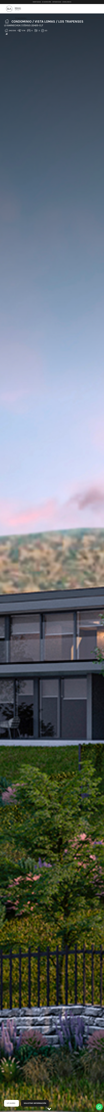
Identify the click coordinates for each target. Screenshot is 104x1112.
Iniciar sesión (96, 18)
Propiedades (21, 18)
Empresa (48, 18)
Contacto (82, 18)
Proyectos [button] (35, 18)
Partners (59, 18)
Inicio (8, 18)
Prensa (70, 18)
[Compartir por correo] (6, 34)
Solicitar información (35, 1103)
